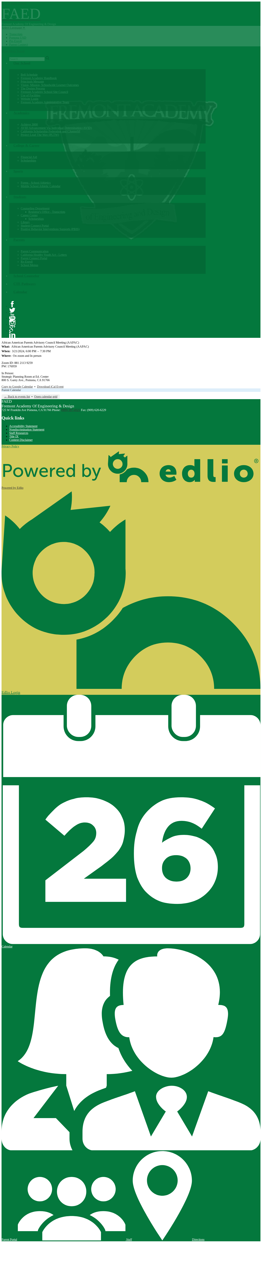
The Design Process (33, 88)
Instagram (12, 322)
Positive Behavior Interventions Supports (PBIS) (50, 229)
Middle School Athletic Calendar (40, 186)
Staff (128, 1239)
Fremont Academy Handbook (39, 78)
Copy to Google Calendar (17, 386)
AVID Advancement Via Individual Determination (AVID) (56, 128)
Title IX (14, 436)
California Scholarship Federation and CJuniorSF (50, 131)
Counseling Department (35, 208)
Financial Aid (29, 157)
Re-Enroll (27, 261)
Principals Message (32, 81)
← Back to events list (17, 396)
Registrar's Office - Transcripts (46, 211)
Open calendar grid (45, 396)
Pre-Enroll (15, 41)
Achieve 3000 (29, 124)
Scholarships (28, 160)
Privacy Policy (10, 446)
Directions (198, 1239)
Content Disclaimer (21, 439)
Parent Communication (35, 251)
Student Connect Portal (35, 225)
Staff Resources (18, 433)
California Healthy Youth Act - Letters (44, 254)
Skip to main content (14, 3)
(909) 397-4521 (70, 410)
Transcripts (15, 34)
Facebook (12, 304)
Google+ (12, 329)
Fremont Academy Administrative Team (45, 102)
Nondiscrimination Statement (26, 429)
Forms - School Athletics (36, 182)
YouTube (12, 316)
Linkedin (12, 335)
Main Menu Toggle (13, 51)
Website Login (29, 98)
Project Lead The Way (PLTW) (40, 134)
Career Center (29, 215)
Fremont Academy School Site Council (44, 92)
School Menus (29, 265)
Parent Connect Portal (34, 258)
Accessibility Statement (23, 426)
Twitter (12, 310)
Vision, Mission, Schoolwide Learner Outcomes (50, 85)
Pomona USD (17, 37)
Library (25, 222)
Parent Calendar (11, 390)
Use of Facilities (30, 95)
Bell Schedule (29, 74)
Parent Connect (18, 44)
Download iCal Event (50, 386)
